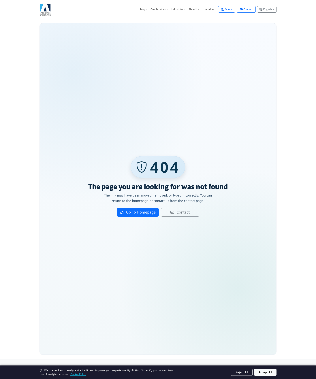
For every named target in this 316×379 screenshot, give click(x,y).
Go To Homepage (140, 212)
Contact (248, 9)
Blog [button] (142, 9)
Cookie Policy (78, 374)
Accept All (265, 372)
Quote (228, 9)
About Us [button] (194, 9)
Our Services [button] (158, 9)
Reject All (242, 372)
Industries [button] (177, 9)
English (267, 9)
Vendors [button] (210, 9)
